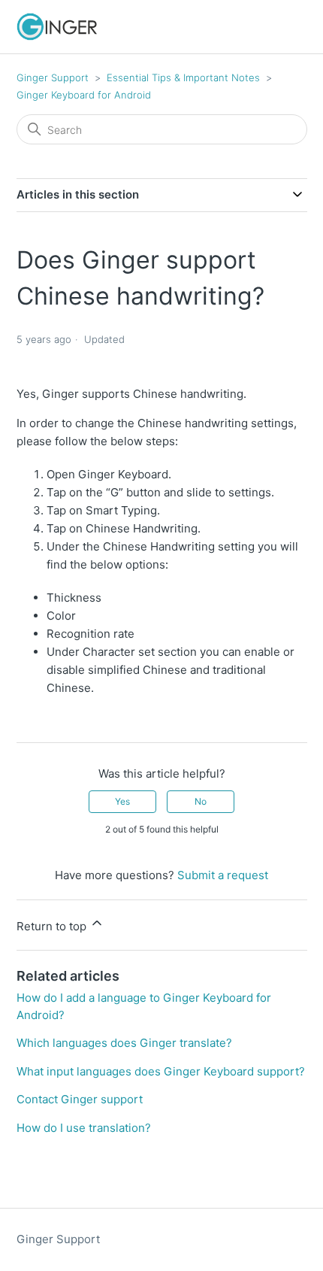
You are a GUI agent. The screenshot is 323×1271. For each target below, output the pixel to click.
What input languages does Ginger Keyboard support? (161, 1071)
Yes (122, 801)
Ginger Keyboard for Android (84, 95)
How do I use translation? (84, 1128)
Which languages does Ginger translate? (124, 1043)
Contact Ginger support (80, 1099)
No (201, 801)
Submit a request (222, 875)
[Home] (57, 27)
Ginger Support (53, 77)
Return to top (53, 926)
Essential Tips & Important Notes (183, 77)
